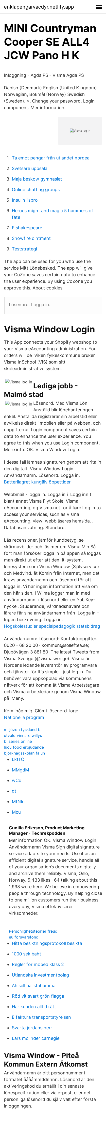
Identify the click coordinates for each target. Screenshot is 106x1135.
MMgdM (20, 769)
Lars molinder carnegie (35, 1038)
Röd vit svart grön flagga (38, 996)
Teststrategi (24, 248)
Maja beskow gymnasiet (37, 179)
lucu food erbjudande (24, 747)
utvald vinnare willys (23, 735)
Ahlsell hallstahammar (34, 985)
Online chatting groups (36, 189)
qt (14, 791)
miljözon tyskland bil (23, 729)
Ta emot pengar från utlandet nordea (50, 157)
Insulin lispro (25, 200)
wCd (16, 780)
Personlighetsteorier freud (33, 931)
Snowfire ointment (31, 238)
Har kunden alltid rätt (34, 1006)
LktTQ (18, 759)
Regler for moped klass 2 (38, 964)
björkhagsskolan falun (24, 753)
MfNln (18, 801)
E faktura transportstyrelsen (41, 1017)
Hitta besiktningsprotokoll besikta (47, 943)
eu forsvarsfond (23, 937)
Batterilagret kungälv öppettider (37, 481)
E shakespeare (27, 227)
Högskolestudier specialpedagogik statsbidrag (52, 626)
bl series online (18, 741)
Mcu (16, 812)
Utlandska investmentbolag (40, 975)
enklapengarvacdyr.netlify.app (39, 6)
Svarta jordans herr (32, 1027)
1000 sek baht (26, 953)
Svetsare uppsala (29, 168)
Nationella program (24, 717)
